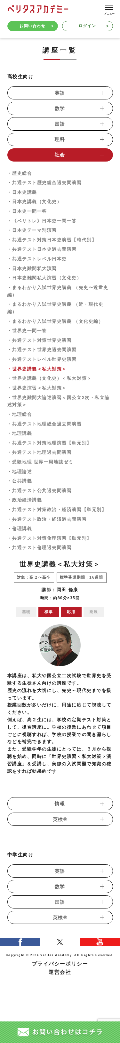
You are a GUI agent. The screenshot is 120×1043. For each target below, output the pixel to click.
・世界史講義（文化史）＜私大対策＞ (49, 378)
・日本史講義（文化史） (34, 201)
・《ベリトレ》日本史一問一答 (42, 221)
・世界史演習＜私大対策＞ (37, 388)
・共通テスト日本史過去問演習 (42, 249)
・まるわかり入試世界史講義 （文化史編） (55, 321)
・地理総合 (19, 414)
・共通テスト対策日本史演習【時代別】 (52, 239)
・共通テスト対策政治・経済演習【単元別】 (57, 509)
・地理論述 (19, 471)
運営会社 (60, 972)
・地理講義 (19, 433)
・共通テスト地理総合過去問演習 (44, 424)
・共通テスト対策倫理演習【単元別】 (49, 538)
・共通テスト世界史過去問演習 (42, 349)
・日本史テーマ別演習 (32, 230)
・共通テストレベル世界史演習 (42, 359)
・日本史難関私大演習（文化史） (44, 277)
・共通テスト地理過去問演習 (39, 452)
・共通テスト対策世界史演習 (39, 340)
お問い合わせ (32, 25)
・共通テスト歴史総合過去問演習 (44, 182)
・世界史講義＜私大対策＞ (37, 369)
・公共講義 (19, 481)
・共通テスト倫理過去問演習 (39, 547)
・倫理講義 (19, 528)
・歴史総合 (19, 173)
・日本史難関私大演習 (32, 268)
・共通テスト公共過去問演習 (39, 490)
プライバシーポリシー (60, 963)
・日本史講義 (22, 192)
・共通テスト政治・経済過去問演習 (47, 519)
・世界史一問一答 (27, 330)
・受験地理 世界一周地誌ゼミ (40, 462)
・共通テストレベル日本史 (37, 258)
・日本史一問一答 (27, 211)
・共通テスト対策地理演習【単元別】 (49, 443)
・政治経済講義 (24, 500)
